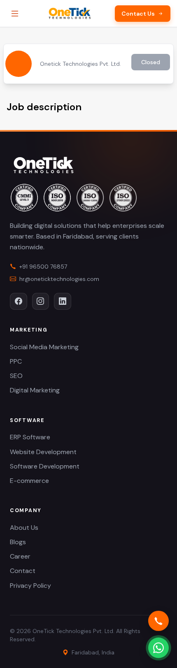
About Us (24, 527)
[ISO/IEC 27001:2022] (123, 197)
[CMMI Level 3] (24, 197)
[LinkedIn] (62, 301)
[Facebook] (18, 301)
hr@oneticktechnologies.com (59, 279)
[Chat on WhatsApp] (158, 648)
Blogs (18, 542)
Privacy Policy (30, 585)
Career (20, 556)
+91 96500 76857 (43, 266)
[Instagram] (40, 301)
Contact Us (138, 13)
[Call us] (158, 621)
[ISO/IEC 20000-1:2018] (90, 197)
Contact (22, 570)
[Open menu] (15, 13)
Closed (150, 62)
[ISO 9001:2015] (57, 197)
